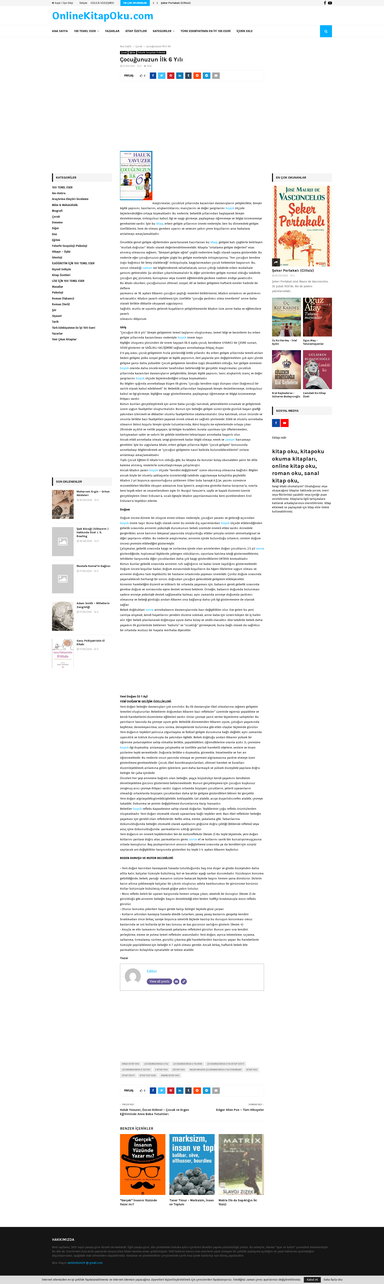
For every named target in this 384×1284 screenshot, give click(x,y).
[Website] (184, 982)
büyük (229, 208)
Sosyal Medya (287, 411)
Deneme (57, 222)
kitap (159, 223)
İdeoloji (57, 257)
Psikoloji (57, 292)
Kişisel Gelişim (61, 269)
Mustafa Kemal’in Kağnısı (93, 566)
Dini (54, 234)
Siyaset (57, 316)
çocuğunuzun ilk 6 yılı (156, 1064)
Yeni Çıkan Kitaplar (64, 339)
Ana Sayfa (60, 31)
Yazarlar (112, 31)
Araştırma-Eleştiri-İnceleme (70, 199)
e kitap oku (161, 1070)
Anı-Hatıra (58, 193)
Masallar (57, 286)
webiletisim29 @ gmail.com (85, 1263)
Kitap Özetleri (136, 31)
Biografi (57, 211)
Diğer (55, 228)
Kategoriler (162, 31)
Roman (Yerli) (61, 304)
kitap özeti (128, 1075)
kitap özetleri (148, 1075)
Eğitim (132, 52)
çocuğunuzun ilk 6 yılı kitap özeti (225, 1064)
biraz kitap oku (130, 1064)
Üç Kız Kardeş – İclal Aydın (177, 2)
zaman (147, 268)
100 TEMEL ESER (85, 31)
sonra (260, 548)
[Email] (176, 982)
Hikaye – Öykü (61, 251)
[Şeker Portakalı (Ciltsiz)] (302, 226)
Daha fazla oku (333, 1279)
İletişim (83, 3)
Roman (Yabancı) (63, 298)
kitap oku (251, 1070)
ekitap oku (179, 1070)
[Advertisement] (192, 118)
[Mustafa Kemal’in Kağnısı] (63, 578)
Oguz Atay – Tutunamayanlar (313, 342)
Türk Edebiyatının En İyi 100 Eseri (206, 31)
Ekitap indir (279, 437)
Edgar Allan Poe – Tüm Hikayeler (240, 1110)
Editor (152, 971)
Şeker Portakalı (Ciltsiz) (293, 270)
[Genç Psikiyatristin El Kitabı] (63, 653)
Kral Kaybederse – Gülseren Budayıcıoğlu (286, 395)
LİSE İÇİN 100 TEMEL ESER (68, 281)
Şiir (54, 310)
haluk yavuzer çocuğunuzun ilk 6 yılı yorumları (215, 1070)
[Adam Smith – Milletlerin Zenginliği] (63, 616)
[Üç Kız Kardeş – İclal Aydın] (286, 317)
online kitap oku (170, 1075)
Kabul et (312, 1279)
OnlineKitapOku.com (102, 16)
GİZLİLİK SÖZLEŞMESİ (102, 3)
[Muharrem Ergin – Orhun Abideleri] (63, 504)
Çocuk (124, 52)
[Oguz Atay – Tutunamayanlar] (317, 317)
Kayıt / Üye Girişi (63, 3)
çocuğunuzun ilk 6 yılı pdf (136, 1070)
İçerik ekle (245, 31)
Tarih (55, 322)
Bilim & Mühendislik (65, 205)
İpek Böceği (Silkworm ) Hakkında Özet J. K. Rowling (93, 532)
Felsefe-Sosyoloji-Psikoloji (151, 52)
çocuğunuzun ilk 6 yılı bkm (187, 1064)
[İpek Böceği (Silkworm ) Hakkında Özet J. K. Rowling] (63, 541)
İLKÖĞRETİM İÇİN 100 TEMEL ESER (73, 263)
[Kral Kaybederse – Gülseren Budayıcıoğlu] (286, 369)
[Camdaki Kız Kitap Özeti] (317, 369)
